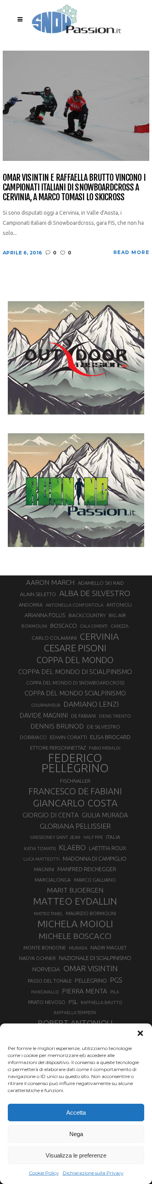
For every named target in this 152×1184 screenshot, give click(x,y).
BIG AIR (117, 615)
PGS (116, 980)
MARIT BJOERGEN (75, 890)
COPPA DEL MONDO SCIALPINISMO (75, 693)
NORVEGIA (46, 969)
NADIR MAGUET (108, 948)
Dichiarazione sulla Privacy (93, 1173)
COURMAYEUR (45, 705)
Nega (76, 1134)
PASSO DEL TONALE (50, 980)
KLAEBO (72, 847)
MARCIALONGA (53, 880)
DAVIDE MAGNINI (43, 715)
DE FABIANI (83, 715)
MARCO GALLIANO (95, 879)
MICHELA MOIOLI (75, 924)
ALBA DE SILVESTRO (94, 593)
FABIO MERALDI (104, 748)
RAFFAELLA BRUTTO (101, 1002)
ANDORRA (30, 604)
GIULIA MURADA (105, 815)
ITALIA (113, 837)
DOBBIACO (33, 737)
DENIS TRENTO (115, 715)
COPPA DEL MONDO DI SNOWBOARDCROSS (75, 682)
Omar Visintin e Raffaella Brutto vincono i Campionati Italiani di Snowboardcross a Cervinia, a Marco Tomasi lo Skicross (74, 187)
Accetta (76, 1112)
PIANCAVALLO (45, 992)
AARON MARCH (50, 582)
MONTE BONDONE (44, 947)
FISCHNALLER (75, 780)
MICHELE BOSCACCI (75, 935)
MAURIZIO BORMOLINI (91, 913)
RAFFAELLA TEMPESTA (75, 1012)
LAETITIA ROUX (107, 848)
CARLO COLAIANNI (54, 638)
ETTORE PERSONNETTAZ (58, 747)
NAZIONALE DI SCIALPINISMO (95, 958)
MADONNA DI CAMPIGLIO (95, 858)
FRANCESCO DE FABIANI (75, 791)
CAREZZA (120, 626)
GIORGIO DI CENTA (51, 815)
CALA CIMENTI (94, 626)
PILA (114, 992)
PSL (73, 1002)
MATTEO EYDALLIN (75, 901)
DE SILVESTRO (103, 726)
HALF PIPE (93, 837)
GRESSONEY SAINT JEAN (55, 837)
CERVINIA (99, 636)
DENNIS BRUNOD (57, 726)
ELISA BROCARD (110, 737)
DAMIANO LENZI (91, 704)
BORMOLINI (34, 625)
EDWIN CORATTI (68, 737)
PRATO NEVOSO (46, 1002)
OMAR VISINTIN (90, 968)
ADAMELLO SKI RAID (101, 583)
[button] (140, 1033)
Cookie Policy (44, 1173)
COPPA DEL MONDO (75, 660)
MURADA (78, 948)
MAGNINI (44, 869)
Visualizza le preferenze (76, 1155)
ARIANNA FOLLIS (45, 615)
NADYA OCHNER (37, 958)
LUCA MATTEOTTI (41, 859)
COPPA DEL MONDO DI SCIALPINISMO (75, 671)
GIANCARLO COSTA (75, 803)
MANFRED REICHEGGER (86, 869)
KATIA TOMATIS (40, 848)
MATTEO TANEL (48, 913)
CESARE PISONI (75, 648)
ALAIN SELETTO (38, 594)
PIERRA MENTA (84, 991)
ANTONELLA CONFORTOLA (74, 604)
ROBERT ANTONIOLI (75, 1022)
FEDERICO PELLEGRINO (75, 763)
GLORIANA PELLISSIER (75, 826)
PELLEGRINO (91, 980)
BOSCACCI (63, 625)
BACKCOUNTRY (87, 615)
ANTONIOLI (119, 604)
